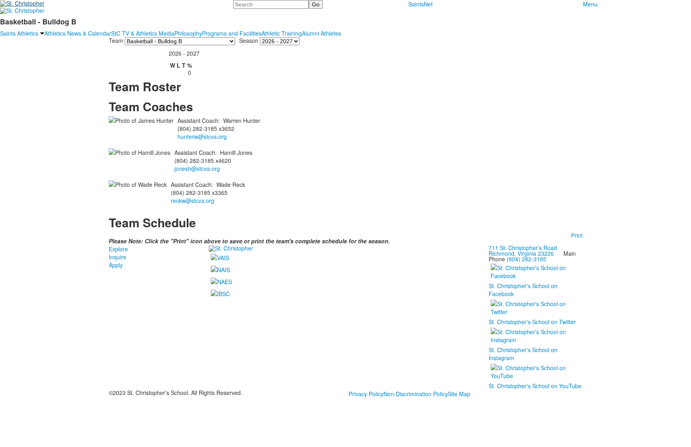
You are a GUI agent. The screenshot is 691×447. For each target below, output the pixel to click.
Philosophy (188, 33)
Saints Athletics (19, 33)
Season (248, 40)
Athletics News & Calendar (77, 33)
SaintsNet (420, 4)
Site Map (459, 394)
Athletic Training (282, 33)
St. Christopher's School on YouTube (535, 386)
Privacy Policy (366, 394)
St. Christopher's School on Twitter (532, 322)
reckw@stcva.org (192, 200)
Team (116, 40)
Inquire (117, 257)
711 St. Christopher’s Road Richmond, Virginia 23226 (523, 250)
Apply (116, 265)
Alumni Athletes (321, 33)
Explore (118, 249)
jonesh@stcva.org (197, 168)
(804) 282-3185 (526, 259)
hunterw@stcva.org (202, 136)
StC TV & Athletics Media (142, 33)
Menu (590, 4)
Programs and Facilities (232, 33)
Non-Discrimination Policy (415, 394)
